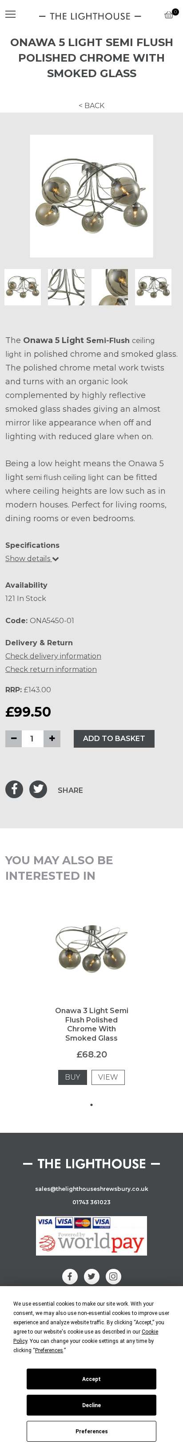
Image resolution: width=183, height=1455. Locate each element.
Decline (91, 1405)
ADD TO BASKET (114, 738)
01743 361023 (91, 1202)
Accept (91, 1379)
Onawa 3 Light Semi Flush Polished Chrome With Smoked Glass (91, 1024)
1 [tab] (91, 1104)
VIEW (108, 1077)
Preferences (92, 1431)
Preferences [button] (49, 1350)
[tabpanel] (91, 1003)
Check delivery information (53, 656)
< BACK (91, 105)
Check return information (51, 669)
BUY (72, 1077)
